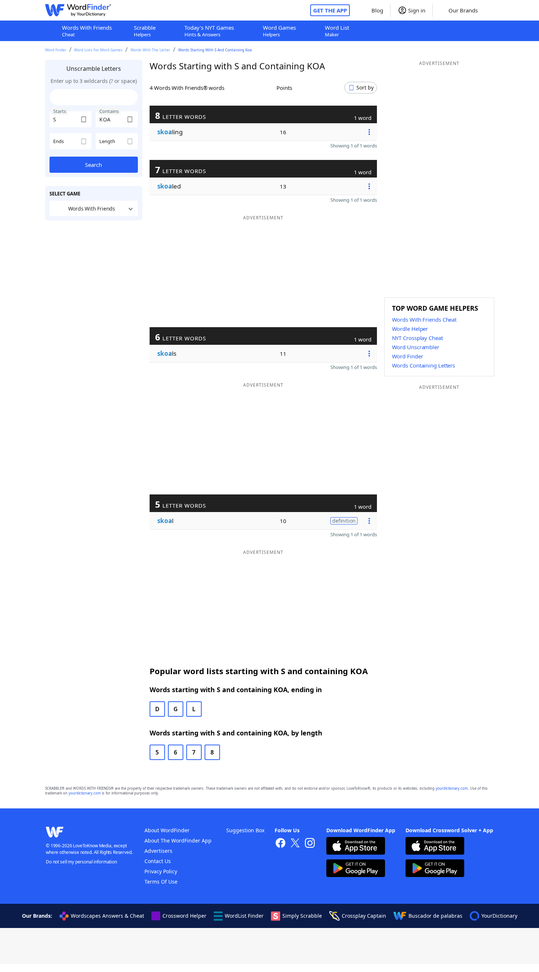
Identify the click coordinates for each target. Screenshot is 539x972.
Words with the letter (150, 50)
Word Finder (55, 50)
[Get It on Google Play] (355, 869)
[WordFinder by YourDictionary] (78, 10)
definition (344, 520)
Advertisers (158, 850)
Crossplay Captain (364, 915)
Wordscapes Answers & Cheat (107, 915)
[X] (295, 844)
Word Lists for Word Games (98, 50)
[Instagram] (310, 844)
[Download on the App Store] (355, 846)
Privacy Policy (160, 871)
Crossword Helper (184, 915)
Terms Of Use (160, 881)
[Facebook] (280, 844)
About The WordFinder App (178, 840)
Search (93, 164)
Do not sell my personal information (81, 862)
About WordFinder (167, 830)
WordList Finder (244, 915)
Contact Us (157, 861)
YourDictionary (499, 915)
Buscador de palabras (435, 915)
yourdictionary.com (452, 788)
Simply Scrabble (302, 915)
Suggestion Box (245, 830)
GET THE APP (330, 10)
